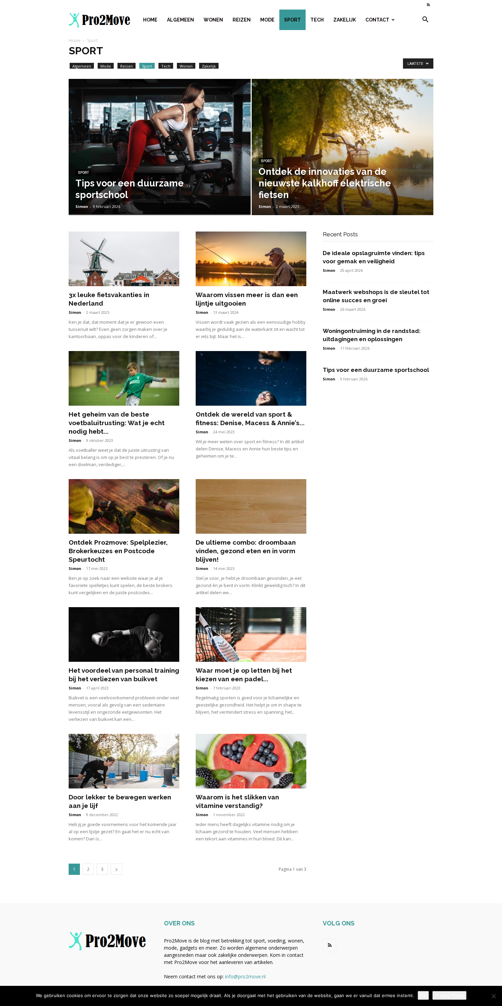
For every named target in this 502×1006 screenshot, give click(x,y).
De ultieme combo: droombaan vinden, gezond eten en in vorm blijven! (246, 551)
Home (150, 20)
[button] (425, 20)
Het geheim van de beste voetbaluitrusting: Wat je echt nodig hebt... (117, 422)
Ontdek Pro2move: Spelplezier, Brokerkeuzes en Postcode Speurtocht (118, 551)
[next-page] (116, 869)
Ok (423, 995)
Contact (377, 20)
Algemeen (180, 20)
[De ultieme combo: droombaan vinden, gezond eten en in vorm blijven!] (251, 506)
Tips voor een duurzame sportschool (376, 369)
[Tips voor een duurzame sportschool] (160, 146)
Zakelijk (344, 20)
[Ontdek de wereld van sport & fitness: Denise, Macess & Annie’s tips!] (251, 378)
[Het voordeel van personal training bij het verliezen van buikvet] (124, 634)
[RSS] (428, 5)
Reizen (242, 20)
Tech (317, 20)
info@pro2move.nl (245, 976)
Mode (267, 20)
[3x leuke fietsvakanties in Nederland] (124, 259)
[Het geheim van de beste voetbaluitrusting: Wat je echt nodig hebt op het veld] (124, 378)
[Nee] (493, 996)
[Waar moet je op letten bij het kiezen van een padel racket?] (251, 634)
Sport (292, 20)
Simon (81, 206)
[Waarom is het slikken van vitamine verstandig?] (251, 761)
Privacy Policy (449, 995)
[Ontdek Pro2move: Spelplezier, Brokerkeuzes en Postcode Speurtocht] (124, 506)
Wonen (213, 20)
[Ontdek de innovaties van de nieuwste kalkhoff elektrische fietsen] (343, 158)
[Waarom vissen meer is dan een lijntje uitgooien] (251, 259)
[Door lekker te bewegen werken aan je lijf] (124, 761)
